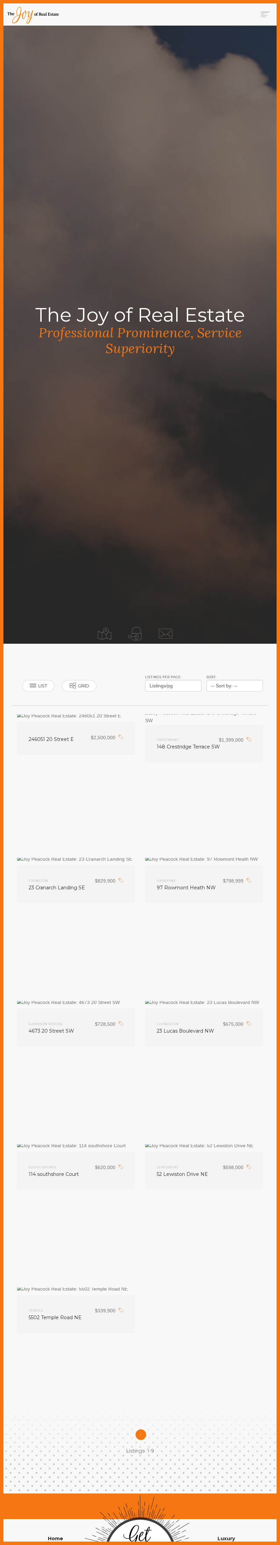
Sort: (212, 677)
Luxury (226, 1538)
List (42, 685)
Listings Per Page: (163, 677)
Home (55, 1538)
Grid (83, 685)
